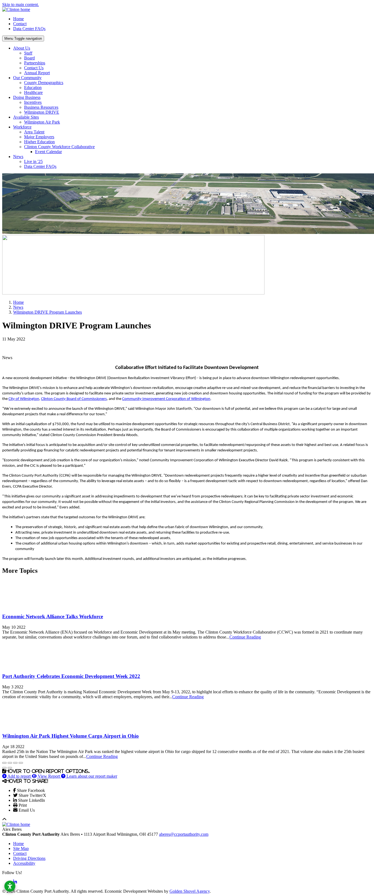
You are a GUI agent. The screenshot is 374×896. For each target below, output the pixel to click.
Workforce (22, 127)
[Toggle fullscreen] (15, 763)
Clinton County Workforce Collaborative (59, 146)
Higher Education (39, 141)
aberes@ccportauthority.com (183, 834)
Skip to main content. (20, 4)
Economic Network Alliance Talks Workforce (52, 616)
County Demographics (43, 82)
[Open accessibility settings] (9, 886)
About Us (21, 48)
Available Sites (26, 117)
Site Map (21, 848)
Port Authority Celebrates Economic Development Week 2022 (71, 676)
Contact (20, 23)
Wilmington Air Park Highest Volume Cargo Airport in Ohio (70, 736)
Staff (28, 53)
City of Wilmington (23, 399)
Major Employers (39, 136)
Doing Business (27, 97)
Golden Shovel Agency (189, 891)
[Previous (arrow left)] (4, 768)
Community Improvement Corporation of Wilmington (166, 399)
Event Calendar (48, 151)
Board (29, 58)
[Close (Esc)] (4, 763)
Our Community (27, 77)
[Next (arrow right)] (10, 768)
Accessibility (24, 863)
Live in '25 (33, 161)
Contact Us (34, 67)
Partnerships (34, 63)
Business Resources (41, 107)
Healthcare (33, 92)
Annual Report (37, 72)
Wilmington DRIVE (41, 112)
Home (18, 18)
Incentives (33, 102)
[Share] (10, 763)
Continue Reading (245, 637)
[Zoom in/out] (21, 763)
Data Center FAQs (29, 28)
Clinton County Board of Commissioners (74, 399)
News (18, 156)
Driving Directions (29, 858)
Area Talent (34, 132)
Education (33, 87)
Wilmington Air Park (42, 122)
